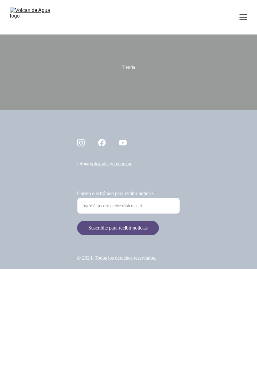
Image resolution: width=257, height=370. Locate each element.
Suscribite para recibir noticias (118, 227)
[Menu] (243, 17)
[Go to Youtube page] (123, 142)
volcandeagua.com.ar (111, 163)
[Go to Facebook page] (102, 142)
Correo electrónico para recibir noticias (115, 193)
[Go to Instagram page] (81, 142)
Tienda (128, 67)
